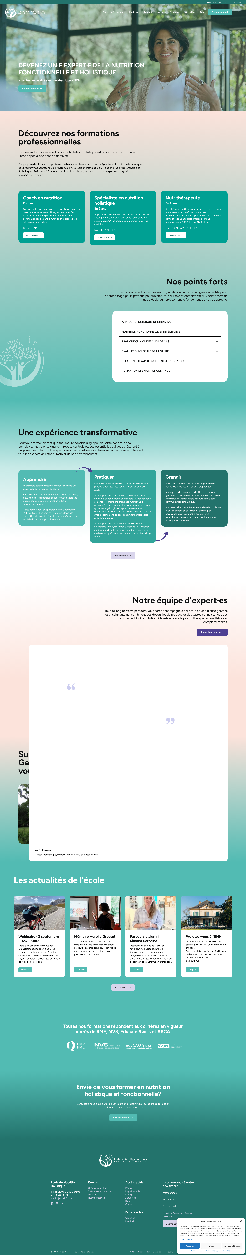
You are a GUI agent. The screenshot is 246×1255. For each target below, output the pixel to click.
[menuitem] (224, 2)
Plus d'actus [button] (121, 987)
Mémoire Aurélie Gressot (94, 936)
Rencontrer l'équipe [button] (211, 632)
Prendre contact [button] (30, 88)
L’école (128, 1188)
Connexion (223, 2)
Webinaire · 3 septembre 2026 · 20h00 (38, 938)
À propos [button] (174, 12)
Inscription (237, 2)
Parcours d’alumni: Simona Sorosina (145, 938)
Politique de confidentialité (200, 1251)
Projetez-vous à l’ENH (204, 936)
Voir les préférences (232, 1246)
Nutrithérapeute (96, 1197)
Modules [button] (133, 12)
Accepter (190, 1246)
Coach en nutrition (97, 1188)
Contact (129, 1204)
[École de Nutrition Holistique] (25, 12)
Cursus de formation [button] (112, 12)
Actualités (190, 12)
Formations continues (155, 12)
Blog (201, 12)
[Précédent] (4, 57)
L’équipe (129, 1194)
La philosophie (132, 1191)
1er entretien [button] (121, 555)
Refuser (211, 1246)
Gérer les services (186, 1239)
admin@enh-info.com (62, 1198)
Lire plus (25, 969)
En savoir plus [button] (32, 235)
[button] (241, 1221)
